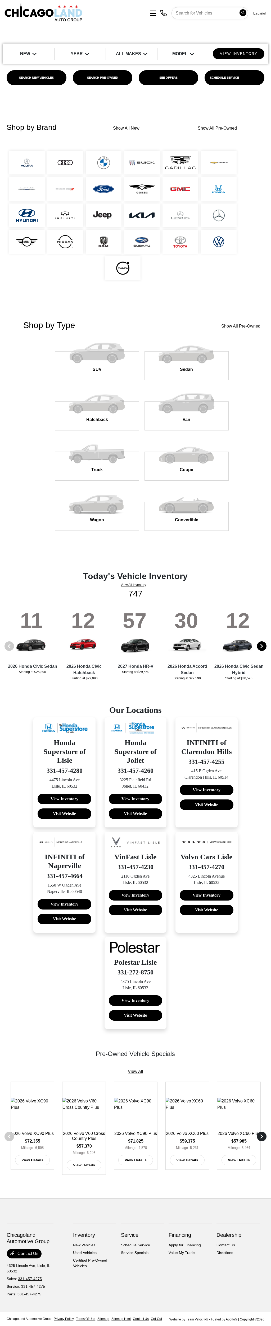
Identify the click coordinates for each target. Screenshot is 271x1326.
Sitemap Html (121, 1319)
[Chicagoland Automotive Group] (43, 13)
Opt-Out (156, 1319)
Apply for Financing (185, 1245)
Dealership (228, 1235)
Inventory (84, 1235)
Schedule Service (135, 1245)
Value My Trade (182, 1253)
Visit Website (64, 813)
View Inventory (64, 799)
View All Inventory (133, 585)
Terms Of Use (85, 1319)
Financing (180, 1235)
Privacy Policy (64, 1319)
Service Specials (134, 1253)
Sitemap (103, 1319)
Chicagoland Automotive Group (29, 1319)
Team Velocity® (197, 1319)
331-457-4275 (30, 1279)
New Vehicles (84, 1245)
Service (129, 1235)
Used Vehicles (85, 1253)
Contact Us (27, 1253)
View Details (32, 1160)
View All (135, 1071)
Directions (224, 1253)
